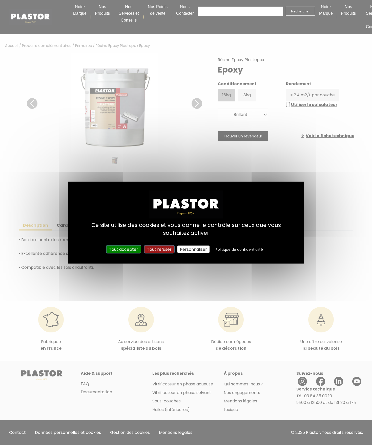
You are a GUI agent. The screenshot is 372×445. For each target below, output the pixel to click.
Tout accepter (123, 249)
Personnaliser (193, 249)
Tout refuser (159, 249)
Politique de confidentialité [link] (239, 249)
